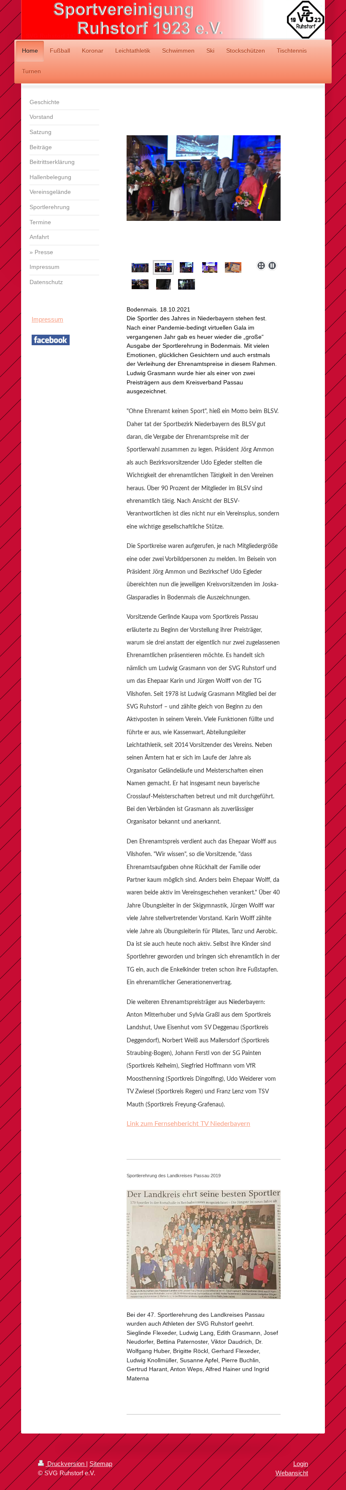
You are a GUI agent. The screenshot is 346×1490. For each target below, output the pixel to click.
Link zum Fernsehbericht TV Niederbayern (188, 1123)
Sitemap (100, 1463)
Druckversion (66, 1463)
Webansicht (292, 1473)
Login (300, 1463)
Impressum (47, 319)
